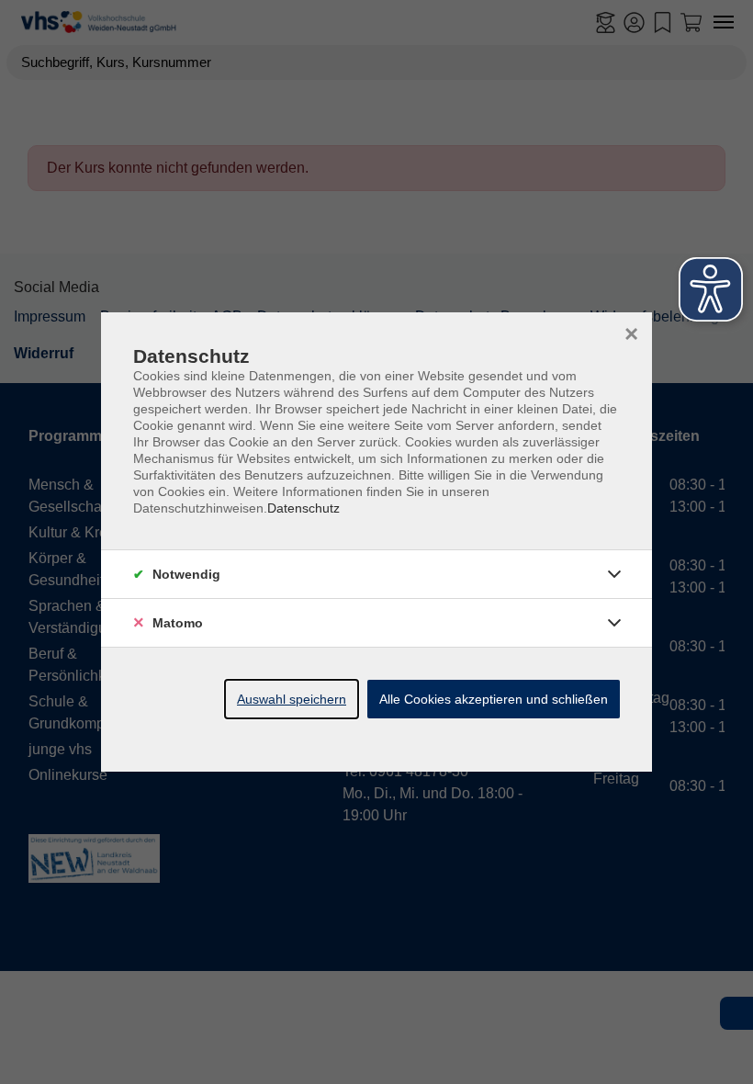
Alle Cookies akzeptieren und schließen (493, 699)
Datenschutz (303, 508)
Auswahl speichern (291, 699)
